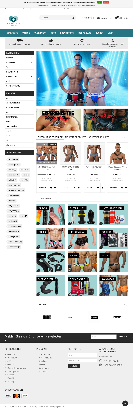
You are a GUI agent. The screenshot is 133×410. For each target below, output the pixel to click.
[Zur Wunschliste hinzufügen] (55, 188)
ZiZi (7, 140)
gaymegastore (16, 190)
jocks (12, 200)
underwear (14, 247)
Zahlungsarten (13, 371)
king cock (13, 205)
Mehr (110, 33)
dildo (12, 180)
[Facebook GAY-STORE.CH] (64, 8)
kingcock (14, 211)
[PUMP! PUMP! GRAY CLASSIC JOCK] (70, 154)
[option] (47, 168)
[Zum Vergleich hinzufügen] (51, 188)
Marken (42, 364)
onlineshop (15, 226)
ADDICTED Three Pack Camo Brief (46, 168)
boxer (12, 169)
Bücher (99, 33)
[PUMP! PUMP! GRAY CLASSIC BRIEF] (94, 154)
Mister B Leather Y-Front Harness (117, 168)
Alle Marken (11, 145)
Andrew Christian (13, 103)
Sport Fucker (11, 126)
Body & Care (84, 33)
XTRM (8, 135)
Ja (100, 2)
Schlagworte (44, 368)
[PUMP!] (117, 317)
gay (25, 180)
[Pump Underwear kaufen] (82, 78)
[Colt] (70, 317)
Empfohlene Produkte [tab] (50, 137)
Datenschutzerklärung (16, 368)
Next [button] (127, 137)
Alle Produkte (44, 354)
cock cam (13, 175)
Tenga (9, 131)
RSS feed (42, 371)
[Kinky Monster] (94, 317)
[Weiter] (126, 79)
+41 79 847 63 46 (111, 361)
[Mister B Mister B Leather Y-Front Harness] (117, 154)
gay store (14, 185)
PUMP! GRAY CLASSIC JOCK (70, 168)
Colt (8, 112)
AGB (9, 361)
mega (12, 216)
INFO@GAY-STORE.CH (113, 365)
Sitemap (10, 381)
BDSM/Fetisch (67, 33)
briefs (24, 169)
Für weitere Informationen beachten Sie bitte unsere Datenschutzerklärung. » (66, 5)
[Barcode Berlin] (47, 317)
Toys (53, 33)
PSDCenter (41, 407)
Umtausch (11, 364)
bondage (14, 164)
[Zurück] (39, 79)
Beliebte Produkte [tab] (98, 137)
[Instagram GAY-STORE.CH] (67, 8)
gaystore (14, 195)
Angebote (43, 361)
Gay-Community (13, 86)
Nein (106, 2)
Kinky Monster (12, 117)
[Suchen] (73, 17)
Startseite (12, 33)
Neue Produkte (45, 358)
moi (24, 216)
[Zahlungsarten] (8, 396)
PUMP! (9, 121)
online (13, 221)
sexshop (14, 231)
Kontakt (10, 378)
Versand (10, 374)
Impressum (12, 358)
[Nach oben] (125, 403)
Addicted (10, 98)
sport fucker (15, 241)
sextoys (13, 236)
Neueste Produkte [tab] (75, 137)
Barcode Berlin (12, 107)
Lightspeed (59, 407)
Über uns (11, 354)
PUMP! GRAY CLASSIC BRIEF (94, 168)
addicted (13, 159)
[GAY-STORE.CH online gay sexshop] (13, 20)
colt (26, 175)
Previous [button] (124, 137)
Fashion (26, 33)
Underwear (40, 33)
